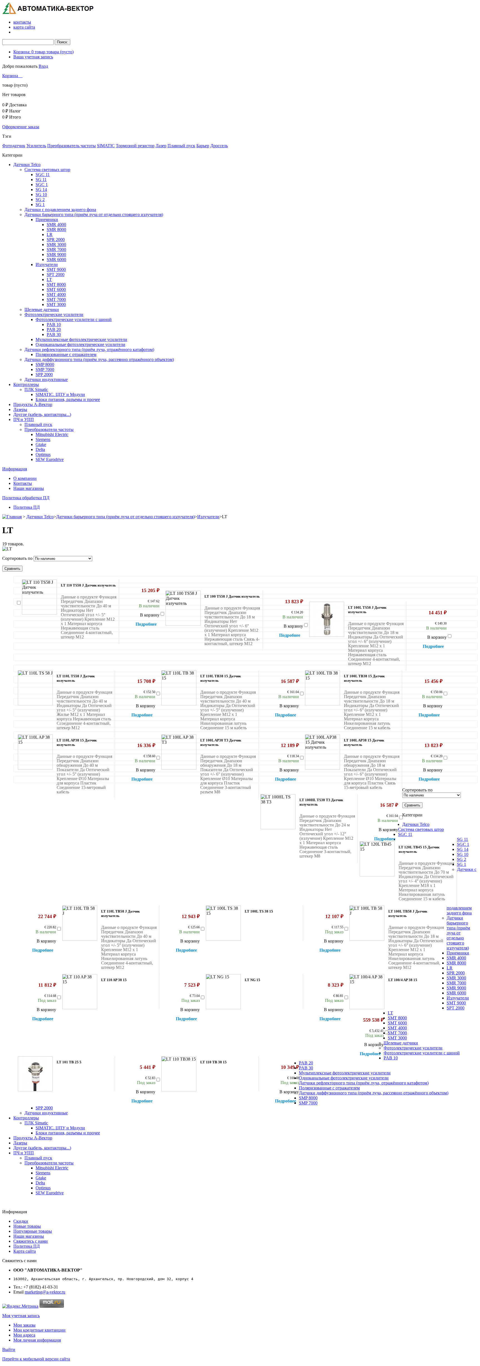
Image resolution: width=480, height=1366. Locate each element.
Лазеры (20, 409)
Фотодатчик (13, 145)
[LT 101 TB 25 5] (35, 1073)
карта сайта (24, 27)
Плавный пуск (181, 145)
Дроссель (219, 145)
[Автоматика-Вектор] (48, 12)
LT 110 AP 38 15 (114, 980)
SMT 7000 (56, 299)
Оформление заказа (20, 126)
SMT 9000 (56, 269)
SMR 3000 (56, 244)
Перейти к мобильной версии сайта (36, 1359)
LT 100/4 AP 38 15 (402, 980)
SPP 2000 (44, 374)
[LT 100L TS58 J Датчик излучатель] (326, 619)
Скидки (20, 1221)
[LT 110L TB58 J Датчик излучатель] (79, 923)
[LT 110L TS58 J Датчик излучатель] (35, 687)
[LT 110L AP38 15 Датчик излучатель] (35, 752)
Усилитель (36, 145)
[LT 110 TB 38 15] (178, 1073)
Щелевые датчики (41, 309)
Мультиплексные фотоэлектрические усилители (81, 339)
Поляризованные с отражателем (66, 354)
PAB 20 (54, 329)
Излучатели (47, 264)
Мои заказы (24, 1325)
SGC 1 (42, 184)
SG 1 (40, 204)
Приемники (47, 219)
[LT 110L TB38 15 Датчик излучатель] (178, 687)
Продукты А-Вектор (32, 404)
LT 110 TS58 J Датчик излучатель (88, 585)
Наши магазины (28, 488)
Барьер (202, 145)
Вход (43, 66)
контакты (22, 22)
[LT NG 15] (223, 991)
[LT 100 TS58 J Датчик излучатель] (183, 608)
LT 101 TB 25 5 (69, 1062)
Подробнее (146, 624)
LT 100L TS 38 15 (259, 911)
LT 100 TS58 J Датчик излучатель (232, 596)
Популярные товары (32, 1231)
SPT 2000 (55, 274)
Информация (14, 469)
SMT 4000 (56, 294)
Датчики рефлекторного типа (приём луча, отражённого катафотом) (89, 349)
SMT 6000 (56, 289)
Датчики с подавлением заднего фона (60, 209)
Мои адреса (24, 1335)
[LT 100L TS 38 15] (223, 923)
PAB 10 (54, 324)
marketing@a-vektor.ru (45, 1292)
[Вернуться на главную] (12, 516)
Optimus (43, 454)
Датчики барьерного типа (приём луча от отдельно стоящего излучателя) (93, 214)
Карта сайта (24, 1251)
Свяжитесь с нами (30, 1241)
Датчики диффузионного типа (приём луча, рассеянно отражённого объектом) (99, 359)
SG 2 (40, 199)
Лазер (161, 145)
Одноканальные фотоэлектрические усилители (80, 344)
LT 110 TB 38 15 (213, 1062)
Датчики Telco (27, 164)
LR (49, 234)
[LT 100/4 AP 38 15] (366, 991)
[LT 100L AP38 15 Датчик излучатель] (322, 752)
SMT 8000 (56, 284)
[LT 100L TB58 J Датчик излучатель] (366, 923)
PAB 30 (54, 334)
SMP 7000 (45, 369)
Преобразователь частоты (71, 145)
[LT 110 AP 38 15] (79, 991)
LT (49, 279)
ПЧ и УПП (23, 419)
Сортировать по (17, 558)
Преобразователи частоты (49, 429)
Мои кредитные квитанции (39, 1330)
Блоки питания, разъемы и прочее (68, 399)
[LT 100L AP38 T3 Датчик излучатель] (178, 752)
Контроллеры (26, 384)
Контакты (22, 483)
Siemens (43, 439)
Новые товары (27, 1226)
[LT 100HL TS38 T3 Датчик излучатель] (278, 811)
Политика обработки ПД (25, 497)
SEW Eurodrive (50, 459)
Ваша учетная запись (33, 56)
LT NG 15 (252, 980)
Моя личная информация (37, 1340)
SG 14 (41, 189)
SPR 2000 (56, 239)
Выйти (8, 1349)
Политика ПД (26, 507)
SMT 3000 (56, 304)
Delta (40, 449)
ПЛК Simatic (36, 389)
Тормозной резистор (135, 145)
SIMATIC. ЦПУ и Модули (60, 394)
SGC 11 (43, 174)
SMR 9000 (56, 254)
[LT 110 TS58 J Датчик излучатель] (39, 597)
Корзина (10, 75)
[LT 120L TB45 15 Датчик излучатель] (377, 858)
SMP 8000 (45, 364)
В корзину (149, 615)
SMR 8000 (56, 229)
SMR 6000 (56, 259)
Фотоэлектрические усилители (53, 314)
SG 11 (41, 179)
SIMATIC (106, 145)
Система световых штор (47, 169)
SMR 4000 (56, 224)
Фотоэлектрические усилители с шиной (74, 319)
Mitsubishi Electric (52, 434)
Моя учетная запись (21, 1315)
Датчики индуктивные (46, 379)
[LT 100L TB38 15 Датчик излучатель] (322, 687)
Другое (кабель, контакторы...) (42, 414)
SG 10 (41, 194)
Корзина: (43, 51)
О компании (25, 478)
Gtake (41, 444)
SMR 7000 (56, 249)
